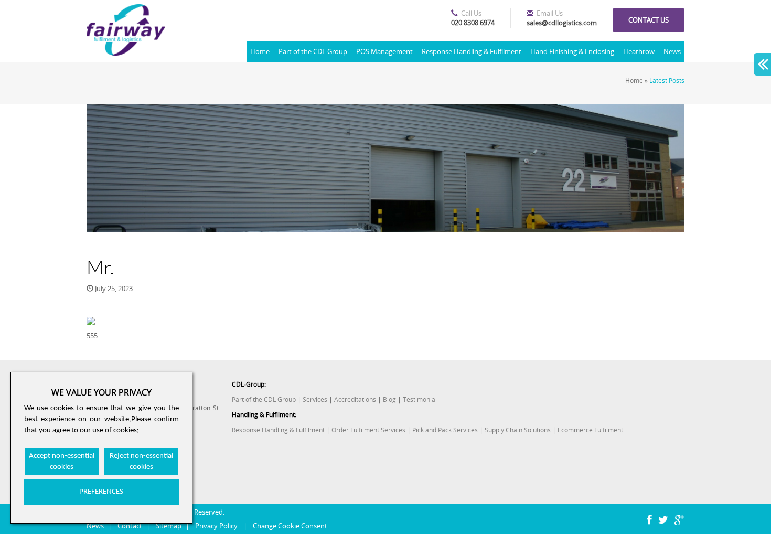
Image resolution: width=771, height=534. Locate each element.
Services (315, 399)
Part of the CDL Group (313, 51)
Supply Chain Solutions (518, 429)
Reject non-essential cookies (141, 461)
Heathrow (639, 51)
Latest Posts (666, 80)
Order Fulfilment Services (368, 429)
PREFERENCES (101, 492)
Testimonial (420, 399)
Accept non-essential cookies (61, 461)
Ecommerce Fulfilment (590, 429)
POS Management (384, 51)
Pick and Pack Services (445, 429)
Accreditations (355, 399)
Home (260, 51)
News (672, 51)
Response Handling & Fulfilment (471, 51)
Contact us (648, 20)
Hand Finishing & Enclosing (572, 51)
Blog (389, 399)
